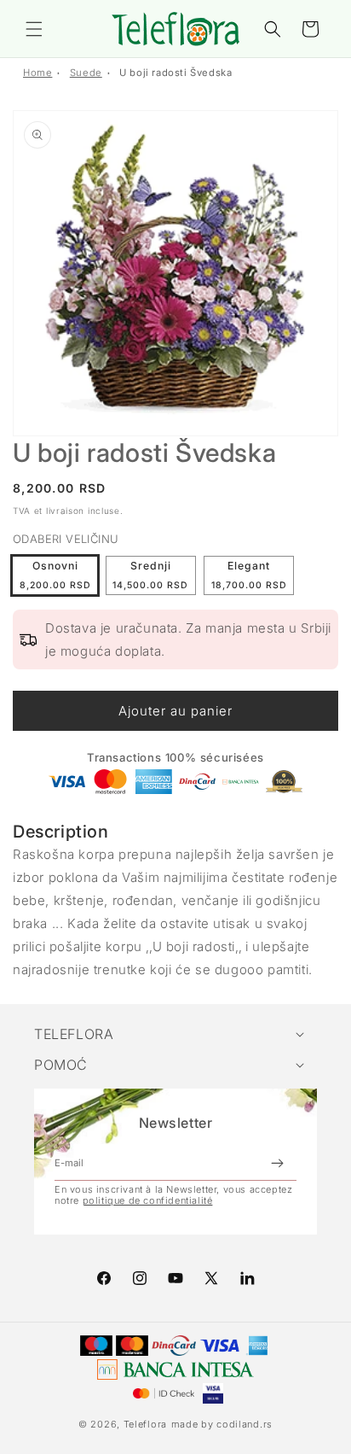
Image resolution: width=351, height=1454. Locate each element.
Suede (86, 73)
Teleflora (145, 1424)
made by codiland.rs (222, 1424)
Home (37, 73)
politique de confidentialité (148, 1200)
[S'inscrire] (277, 1163)
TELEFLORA (73, 1034)
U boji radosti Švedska (175, 73)
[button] (34, 29)
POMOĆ (61, 1065)
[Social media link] (247, 1278)
